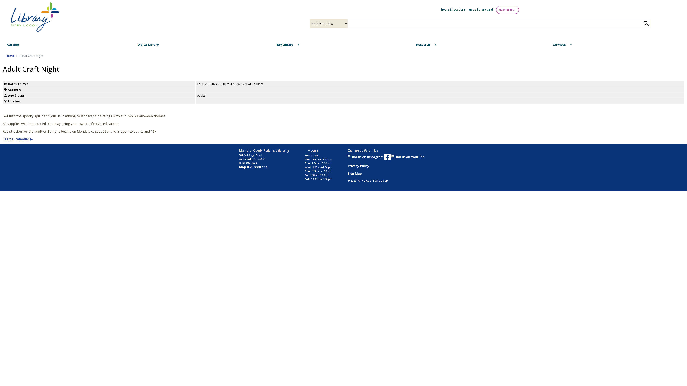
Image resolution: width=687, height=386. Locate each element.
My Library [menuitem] (283, 46)
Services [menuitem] (557, 46)
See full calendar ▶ (18, 139)
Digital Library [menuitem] (148, 45)
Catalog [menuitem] (13, 45)
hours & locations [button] (453, 9)
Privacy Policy (358, 166)
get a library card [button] (481, 9)
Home (10, 56)
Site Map (355, 173)
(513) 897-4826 (248, 162)
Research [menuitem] (421, 46)
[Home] (35, 17)
